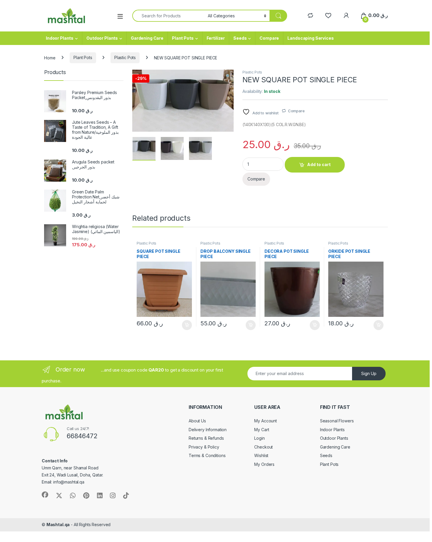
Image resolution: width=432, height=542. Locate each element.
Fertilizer (216, 38)
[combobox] (168, 16)
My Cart (261, 429)
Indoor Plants (59, 38)
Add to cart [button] (187, 325)
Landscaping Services (310, 38)
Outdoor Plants (102, 38)
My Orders (264, 464)
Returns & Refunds (206, 438)
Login (259, 438)
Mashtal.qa (58, 524)
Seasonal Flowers (337, 420)
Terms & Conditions (207, 455)
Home (49, 57)
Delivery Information (208, 429)
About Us (197, 420)
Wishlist (261, 455)
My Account (265, 420)
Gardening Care (147, 38)
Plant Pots (183, 38)
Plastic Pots (125, 57)
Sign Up (368, 373)
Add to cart (319, 164)
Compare (269, 38)
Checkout (263, 446)
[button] (228, 76)
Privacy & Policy (204, 446)
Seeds (240, 38)
